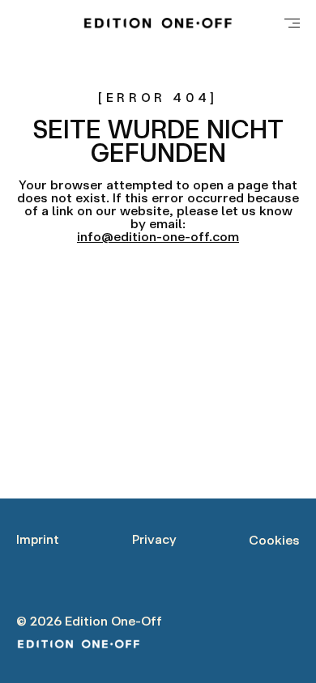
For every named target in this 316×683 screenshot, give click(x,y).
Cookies (274, 539)
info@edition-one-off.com (158, 236)
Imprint (37, 539)
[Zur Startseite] (157, 22)
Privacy (154, 539)
